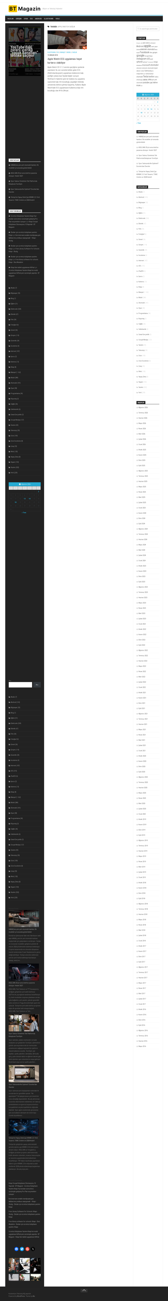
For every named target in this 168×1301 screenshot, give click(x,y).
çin (141, 85)
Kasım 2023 (142, 571)
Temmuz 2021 (143, 719)
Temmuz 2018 (143, 909)
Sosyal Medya (15, 420)
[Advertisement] (25, 117)
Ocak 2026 (142, 444)
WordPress (21, 1296)
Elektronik (48, 19)
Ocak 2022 (142, 687)
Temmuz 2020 (143, 782)
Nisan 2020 (142, 798)
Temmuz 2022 (143, 656)
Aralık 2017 (142, 946)
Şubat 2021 (142, 745)
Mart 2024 (142, 550)
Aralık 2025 (142, 450)
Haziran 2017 (143, 978)
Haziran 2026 (143, 418)
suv (144, 74)
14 (30, 499)
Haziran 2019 (143, 851)
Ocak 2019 (142, 877)
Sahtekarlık (14, 409)
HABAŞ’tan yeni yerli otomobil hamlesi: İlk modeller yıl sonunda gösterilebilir (147, 139)
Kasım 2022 (142, 634)
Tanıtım (13, 425)
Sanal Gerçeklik (16, 415)
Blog (12, 298)
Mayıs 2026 (142, 423)
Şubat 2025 (142, 502)
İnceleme (14, 346)
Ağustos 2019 (143, 840)
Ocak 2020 (142, 814)
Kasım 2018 (142, 888)
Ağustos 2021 (143, 714)
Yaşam (13, 462)
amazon (153, 43)
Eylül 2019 (142, 835)
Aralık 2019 (142, 819)
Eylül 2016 (142, 1025)
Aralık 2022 (142, 629)
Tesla (145, 76)
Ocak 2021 (142, 751)
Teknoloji (14, 430)
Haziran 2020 (143, 788)
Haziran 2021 (143, 724)
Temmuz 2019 (143, 846)
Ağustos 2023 (143, 587)
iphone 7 (145, 62)
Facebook (144, 52)
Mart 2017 (142, 993)
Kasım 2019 (142, 825)
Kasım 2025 (142, 455)
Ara (10, 681)
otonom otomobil (148, 68)
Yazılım (10, 19)
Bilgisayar (14, 293)
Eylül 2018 (142, 898)
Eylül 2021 (142, 708)
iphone (139, 61)
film (151, 53)
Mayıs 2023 (142, 603)
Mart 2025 (142, 497)
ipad (151, 59)
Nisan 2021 (142, 735)
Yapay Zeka (14, 457)
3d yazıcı (138, 43)
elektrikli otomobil (147, 49)
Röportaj (14, 399)
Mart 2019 (142, 867)
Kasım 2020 (142, 761)
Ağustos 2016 (143, 1030)
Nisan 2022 (142, 671)
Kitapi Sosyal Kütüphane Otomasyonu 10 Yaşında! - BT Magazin (23, 224)
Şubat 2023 (142, 619)
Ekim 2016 (142, 1020)
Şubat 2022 (142, 682)
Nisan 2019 (142, 861)
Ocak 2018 (142, 941)
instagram (141, 58)
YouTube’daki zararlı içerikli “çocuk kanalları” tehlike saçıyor (24, 51)
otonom (139, 68)
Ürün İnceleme (16, 441)
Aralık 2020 (142, 756)
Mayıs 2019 (142, 856)
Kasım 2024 (142, 513)
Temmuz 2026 (143, 413)
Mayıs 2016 (142, 1046)
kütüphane (139, 65)
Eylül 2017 (142, 962)
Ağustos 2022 (143, 650)
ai (141, 43)
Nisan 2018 (142, 925)
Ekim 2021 (142, 703)
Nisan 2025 (142, 492)
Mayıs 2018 (142, 920)
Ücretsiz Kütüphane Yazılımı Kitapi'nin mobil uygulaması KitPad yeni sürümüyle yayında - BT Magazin (24, 273)
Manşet (63, 52)
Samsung (148, 71)
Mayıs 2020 (142, 793)
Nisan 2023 (142, 608)
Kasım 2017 (142, 951)
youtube (146, 82)
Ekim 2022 (142, 640)
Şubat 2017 (142, 999)
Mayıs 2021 (142, 729)
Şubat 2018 (142, 935)
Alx (34, 1296)
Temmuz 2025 (143, 476)
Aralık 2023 (142, 566)
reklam (138, 71)
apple (147, 46)
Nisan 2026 (142, 429)
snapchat (139, 74)
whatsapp (139, 80)
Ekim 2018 (142, 893)
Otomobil (14, 383)
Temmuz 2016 (143, 1036)
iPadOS (13, 776)
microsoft (146, 65)
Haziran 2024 (143, 539)
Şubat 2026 (142, 439)
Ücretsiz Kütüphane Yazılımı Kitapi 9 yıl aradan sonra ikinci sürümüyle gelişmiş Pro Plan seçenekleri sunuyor (23, 219)
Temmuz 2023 (143, 592)
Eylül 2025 (142, 466)
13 (25, 499)
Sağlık (74, 52)
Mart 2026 (142, 434)
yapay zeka (147, 79)
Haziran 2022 (143, 661)
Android (38, 19)
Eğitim (13, 304)
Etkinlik (13, 314)
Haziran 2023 (143, 597)
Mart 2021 (142, 740)
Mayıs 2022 (142, 666)
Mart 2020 (142, 803)
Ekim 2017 (142, 957)
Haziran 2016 (143, 1041)
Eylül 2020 (142, 772)
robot (142, 71)
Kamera (13, 362)
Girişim (18, 19)
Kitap (12, 367)
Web (12, 452)
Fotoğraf (14, 325)
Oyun (26, 19)
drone (138, 49)
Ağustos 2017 (143, 967)
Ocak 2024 (142, 561)
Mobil (69, 52)
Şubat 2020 (142, 809)
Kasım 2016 (142, 1015)
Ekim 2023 (142, 576)
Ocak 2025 (142, 508)
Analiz (13, 288)
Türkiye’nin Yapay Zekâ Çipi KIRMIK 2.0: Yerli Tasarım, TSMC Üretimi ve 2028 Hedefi (147, 174)
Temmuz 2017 (143, 972)
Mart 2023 (142, 613)
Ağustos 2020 (143, 777)
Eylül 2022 (142, 645)
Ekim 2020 (142, 766)
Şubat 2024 (142, 555)
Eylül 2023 (142, 582)
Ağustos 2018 (143, 904)
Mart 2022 (142, 677)
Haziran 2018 (143, 914)
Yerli (58, 19)
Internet (13, 351)
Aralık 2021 (142, 693)
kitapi (156, 62)
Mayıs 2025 (142, 487)
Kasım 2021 (142, 698)
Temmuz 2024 (143, 534)
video (156, 77)
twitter (151, 76)
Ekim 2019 (142, 830)
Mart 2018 (142, 930)
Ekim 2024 (142, 518)
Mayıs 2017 (142, 983)
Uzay (12, 446)
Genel (13, 330)
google (140, 55)
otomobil (154, 65)
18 (15, 502)
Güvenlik (13, 341)
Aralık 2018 (142, 883)
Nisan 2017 (142, 988)
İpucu (13, 356)
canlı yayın (154, 46)
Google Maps (149, 56)
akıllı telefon (146, 43)
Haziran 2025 (143, 481)
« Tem (24, 513)
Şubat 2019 (142, 872)
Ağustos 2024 (143, 529)
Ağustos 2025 (143, 471)
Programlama (15, 393)
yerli (153, 80)
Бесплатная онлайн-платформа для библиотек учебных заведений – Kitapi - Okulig (24, 238)
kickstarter (150, 62)
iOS (31, 19)
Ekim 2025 (142, 460)
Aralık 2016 (142, 1009)
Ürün (12, 436)
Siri (153, 71)
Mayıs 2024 (142, 545)
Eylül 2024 (142, 524)
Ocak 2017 (142, 1004)
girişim (155, 52)
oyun (156, 68)
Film (12, 320)
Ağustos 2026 (143, 407)
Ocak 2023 (142, 624)
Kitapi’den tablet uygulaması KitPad (22, 267)
